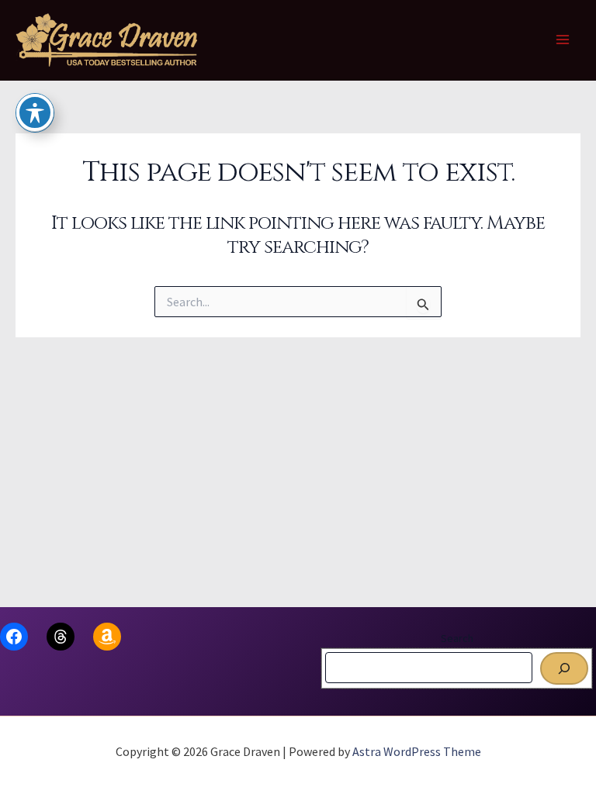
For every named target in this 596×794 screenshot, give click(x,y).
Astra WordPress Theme (416, 751)
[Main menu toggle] (563, 40)
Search (457, 638)
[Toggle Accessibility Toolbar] (35, 112)
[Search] (564, 668)
